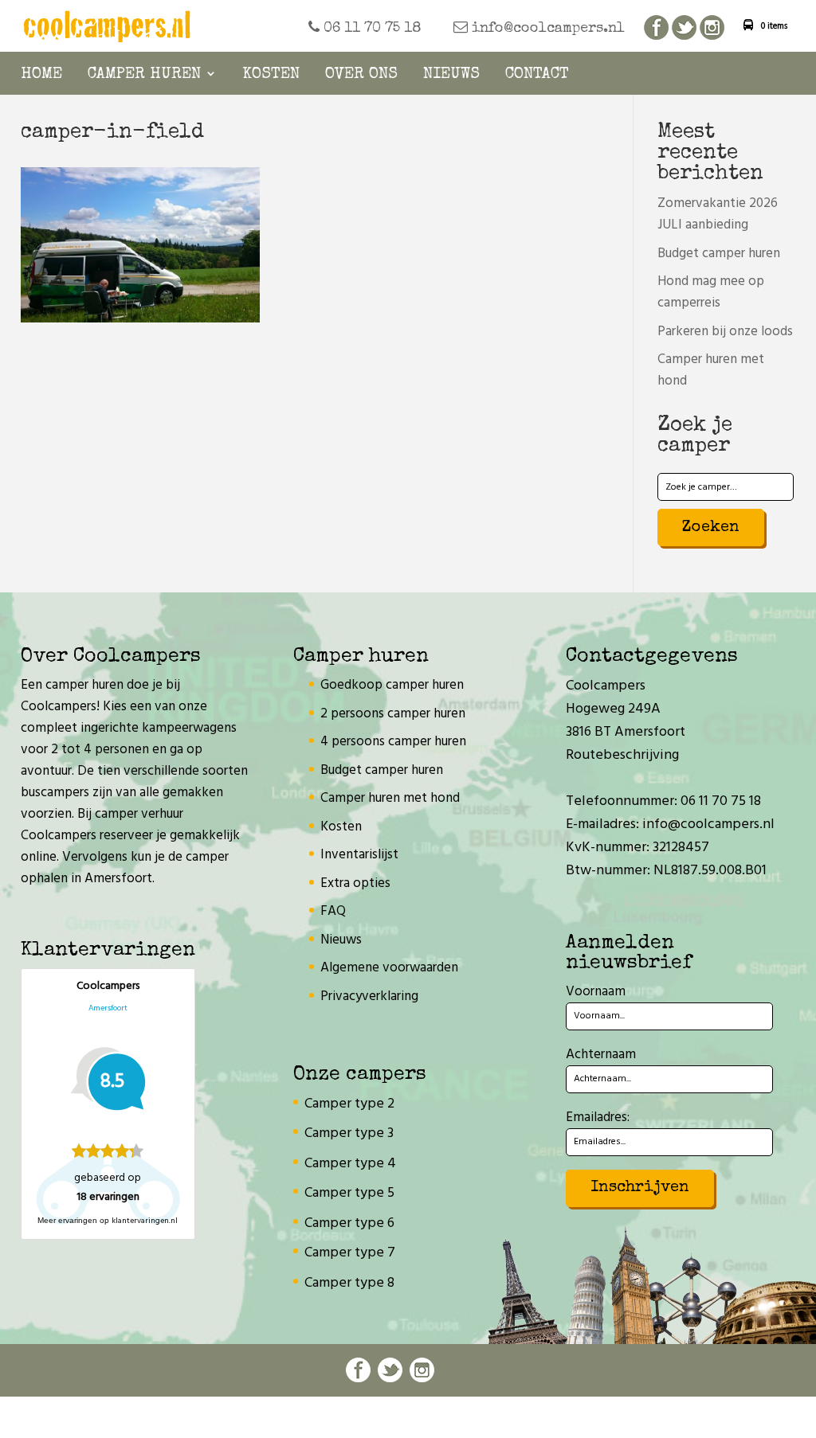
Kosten (271, 75)
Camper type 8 (349, 1283)
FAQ (333, 911)
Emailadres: (598, 1117)
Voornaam (596, 991)
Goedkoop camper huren (392, 685)
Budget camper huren (718, 253)
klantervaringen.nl (145, 1220)
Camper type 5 (349, 1193)
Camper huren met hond (390, 798)
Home (41, 75)
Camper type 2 (349, 1104)
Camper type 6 (349, 1223)
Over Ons (361, 75)
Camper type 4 (350, 1163)
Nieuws (451, 75)
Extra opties (355, 883)
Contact (537, 75)
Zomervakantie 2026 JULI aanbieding (717, 214)
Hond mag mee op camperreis (710, 292)
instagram (712, 28)
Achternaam (601, 1054)
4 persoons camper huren (393, 741)
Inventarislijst (359, 855)
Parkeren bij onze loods (725, 331)
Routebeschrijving (622, 755)
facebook (656, 28)
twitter (684, 28)
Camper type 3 (349, 1133)
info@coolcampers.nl (546, 28)
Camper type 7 (349, 1252)
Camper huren (144, 75)
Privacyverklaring (369, 996)
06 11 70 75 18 (371, 28)
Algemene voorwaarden (389, 968)
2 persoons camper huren (392, 714)
